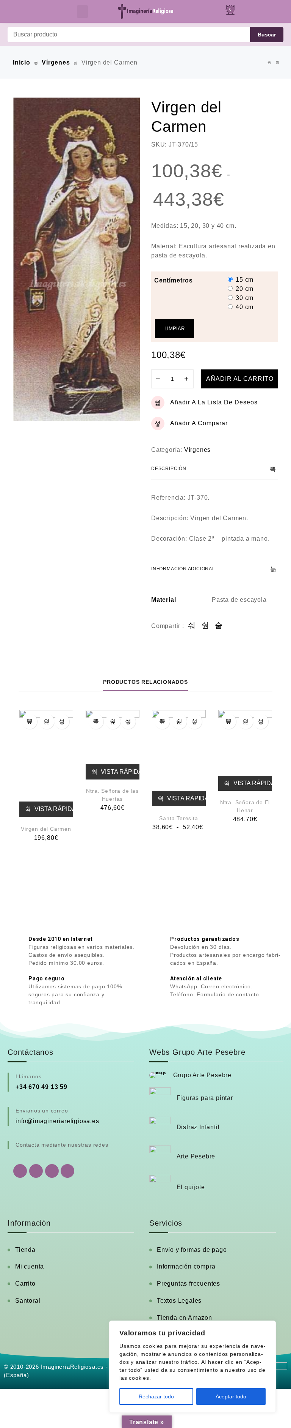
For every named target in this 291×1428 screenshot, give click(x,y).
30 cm (244, 298)
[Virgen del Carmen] (46, 763)
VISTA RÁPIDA (53, 809)
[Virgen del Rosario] (277, 62)
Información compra (186, 1266)
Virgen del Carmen (46, 829)
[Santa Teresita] (179, 758)
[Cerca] (267, 1327)
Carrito (25, 1283)
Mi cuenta (29, 1266)
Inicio (21, 62)
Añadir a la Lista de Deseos (214, 402)
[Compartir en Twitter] (205, 626)
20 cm (244, 289)
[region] (192, 1367)
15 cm (244, 279)
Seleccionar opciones (162, 721)
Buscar (267, 35)
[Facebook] (36, 1171)
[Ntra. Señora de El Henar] (245, 750)
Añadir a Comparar (199, 423)
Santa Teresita (178, 818)
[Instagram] (52, 1171)
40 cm (244, 307)
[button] (82, 11)
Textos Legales (179, 1300)
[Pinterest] (67, 1171)
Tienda (25, 1250)
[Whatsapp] (20, 1171)
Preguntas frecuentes (188, 1283)
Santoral (27, 1300)
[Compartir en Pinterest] (219, 626)
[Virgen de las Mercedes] (269, 62)
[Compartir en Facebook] (192, 626)
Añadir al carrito (240, 379)
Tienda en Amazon (184, 1317)
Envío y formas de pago (192, 1250)
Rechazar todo (156, 1396)
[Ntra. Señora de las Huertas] (112, 744)
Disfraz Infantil (198, 1127)
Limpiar (174, 328)
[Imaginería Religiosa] (146, 11)
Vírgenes (56, 62)
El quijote (191, 1187)
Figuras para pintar (205, 1098)
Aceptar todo (231, 1396)
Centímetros (173, 280)
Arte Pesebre (196, 1156)
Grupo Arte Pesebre (202, 1075)
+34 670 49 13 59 (41, 1087)
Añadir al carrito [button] (29, 721)
